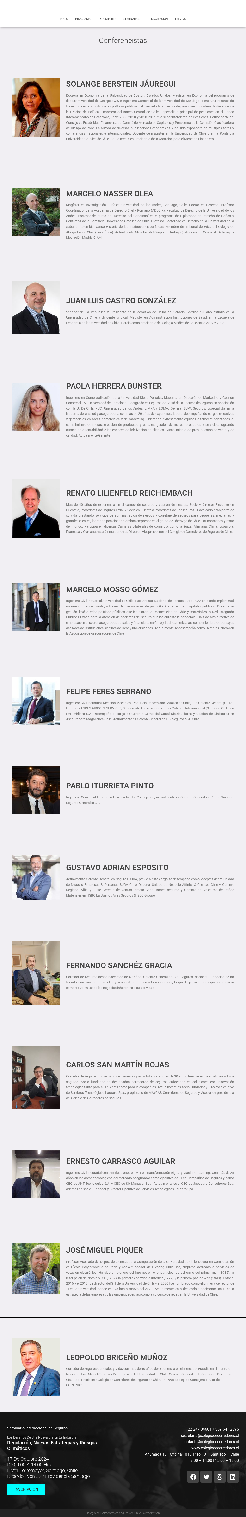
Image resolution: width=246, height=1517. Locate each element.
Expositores (107, 19)
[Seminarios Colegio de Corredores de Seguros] (123, 7)
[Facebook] (193, 1477)
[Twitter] (206, 1477)
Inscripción (159, 19)
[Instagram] (220, 1477)
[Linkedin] (233, 1477)
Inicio (64, 19)
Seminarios (132, 19)
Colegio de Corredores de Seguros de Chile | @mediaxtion (123, 1513)
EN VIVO (180, 19)
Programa (83, 19)
